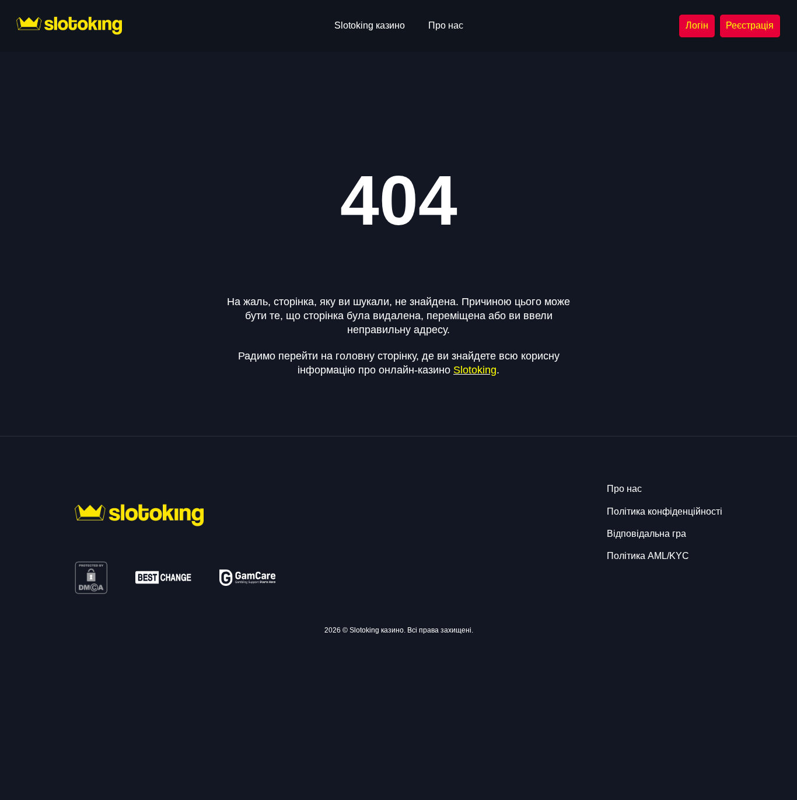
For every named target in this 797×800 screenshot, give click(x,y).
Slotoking (475, 370)
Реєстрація (750, 25)
